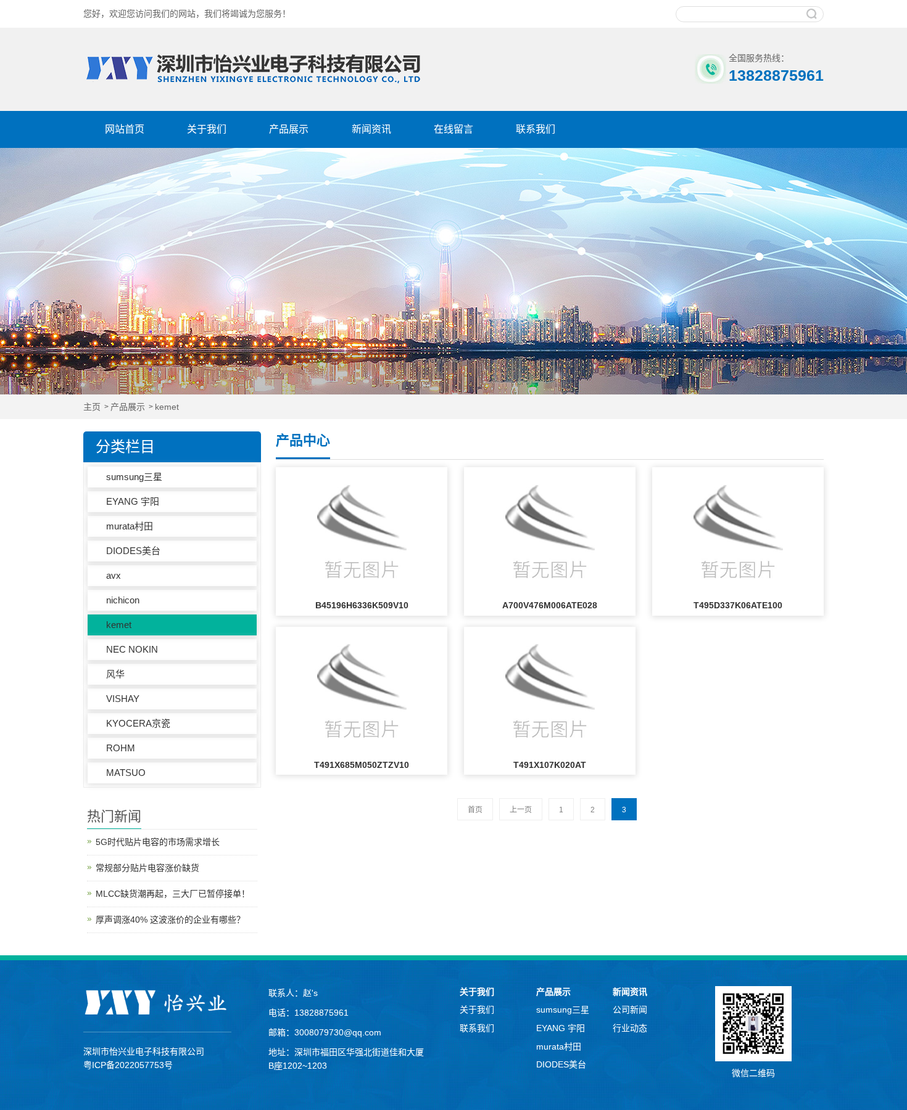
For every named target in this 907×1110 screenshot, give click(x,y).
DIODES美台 (133, 550)
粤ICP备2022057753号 (128, 1065)
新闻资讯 (371, 129)
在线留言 (453, 129)
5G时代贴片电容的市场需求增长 (158, 842)
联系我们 (535, 129)
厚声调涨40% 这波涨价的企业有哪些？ (170, 919)
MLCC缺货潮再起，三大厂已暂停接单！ (173, 894)
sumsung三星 (134, 476)
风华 (115, 674)
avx (113, 575)
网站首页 (124, 129)
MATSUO (126, 772)
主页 (92, 407)
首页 (475, 810)
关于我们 (206, 129)
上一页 (521, 810)
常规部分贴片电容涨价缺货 (147, 868)
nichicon (122, 600)
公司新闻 (630, 1009)
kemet (167, 407)
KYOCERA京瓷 (138, 723)
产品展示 (289, 129)
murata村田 (129, 526)
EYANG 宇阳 (132, 501)
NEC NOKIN (132, 649)
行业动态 (630, 1028)
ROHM (120, 748)
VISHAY (122, 698)
